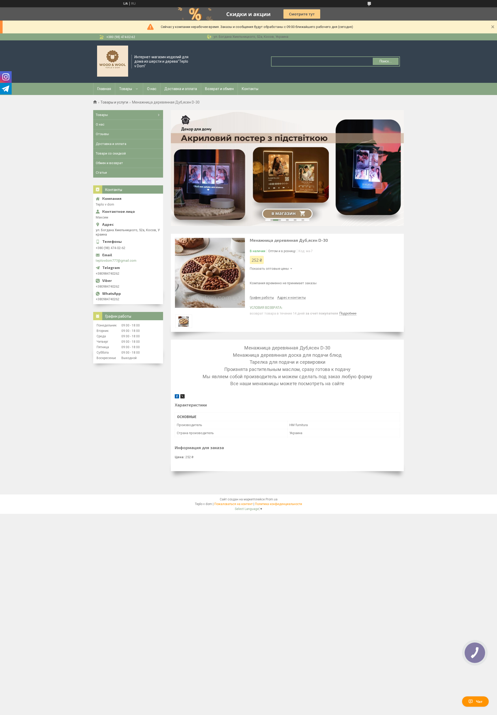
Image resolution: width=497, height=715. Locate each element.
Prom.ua (271, 499)
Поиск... (385, 61)
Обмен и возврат (109, 163)
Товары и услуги (114, 102)
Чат (479, 701)
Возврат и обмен (219, 89)
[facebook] (177, 397)
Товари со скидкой (111, 153)
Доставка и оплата (180, 89)
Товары (125, 89)
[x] (182, 397)
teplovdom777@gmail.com (116, 260)
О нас (151, 89)
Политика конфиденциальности (278, 504)
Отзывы (102, 134)
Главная (104, 89)
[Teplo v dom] (112, 61)
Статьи (101, 172)
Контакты (250, 89)
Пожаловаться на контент (233, 504)
